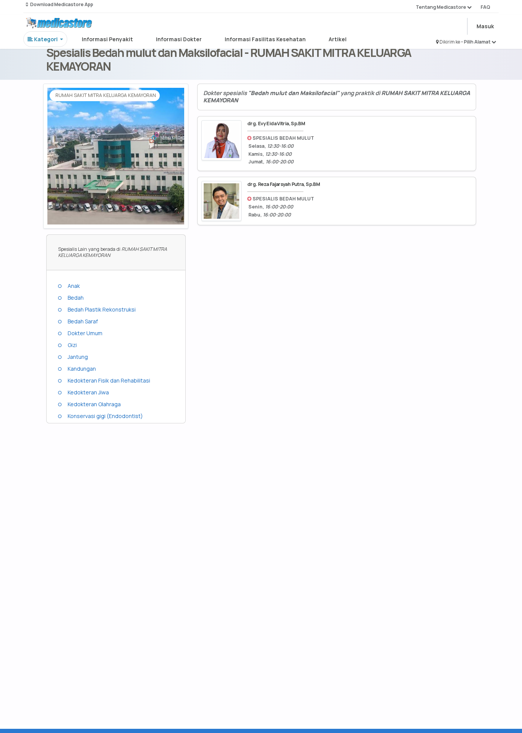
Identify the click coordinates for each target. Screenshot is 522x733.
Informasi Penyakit (107, 39)
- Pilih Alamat (476, 42)
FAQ (485, 7)
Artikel (338, 39)
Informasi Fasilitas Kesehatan (265, 39)
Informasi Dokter (179, 39)
